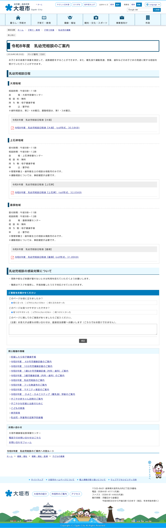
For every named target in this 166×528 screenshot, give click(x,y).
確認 (83, 341)
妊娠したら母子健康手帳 (23, 357)
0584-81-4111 (106, 492)
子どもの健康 (58, 456)
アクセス (75, 494)
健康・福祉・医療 (40, 456)
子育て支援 (49, 30)
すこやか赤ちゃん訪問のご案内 (27, 399)
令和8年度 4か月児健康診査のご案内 (31, 362)
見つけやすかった (21, 312)
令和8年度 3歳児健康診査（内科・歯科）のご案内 (37, 376)
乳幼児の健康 (64, 30)
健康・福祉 (22, 456)
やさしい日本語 (63, 4)
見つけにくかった (63, 312)
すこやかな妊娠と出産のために (27, 404)
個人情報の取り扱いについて (92, 480)
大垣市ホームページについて (61, 480)
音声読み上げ (89, 4)
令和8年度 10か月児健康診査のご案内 (31, 366)
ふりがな (76, 4)
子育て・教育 (34, 30)
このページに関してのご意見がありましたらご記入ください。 (41, 318)
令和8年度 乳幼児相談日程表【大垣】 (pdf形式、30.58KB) (47, 128)
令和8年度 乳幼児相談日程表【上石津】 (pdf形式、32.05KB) (48, 192)
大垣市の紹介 (40, 494)
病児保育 (15, 413)
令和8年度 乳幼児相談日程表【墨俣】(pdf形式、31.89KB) (47, 257)
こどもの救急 (18, 408)
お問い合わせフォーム (20, 442)
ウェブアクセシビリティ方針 (124, 480)
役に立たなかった (57, 303)
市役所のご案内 (59, 494)
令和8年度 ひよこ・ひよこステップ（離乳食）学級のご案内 (43, 394)
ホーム (21, 30)
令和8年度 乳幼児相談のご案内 (28, 380)
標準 (112, 4)
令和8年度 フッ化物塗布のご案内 (29, 385)
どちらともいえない (36, 303)
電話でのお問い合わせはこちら (25, 438)
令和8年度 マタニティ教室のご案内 (30, 390)
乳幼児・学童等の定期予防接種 (27, 417)
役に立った (18, 303)
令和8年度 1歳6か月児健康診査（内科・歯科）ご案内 (39, 371)
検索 (158, 10)
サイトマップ (37, 480)
